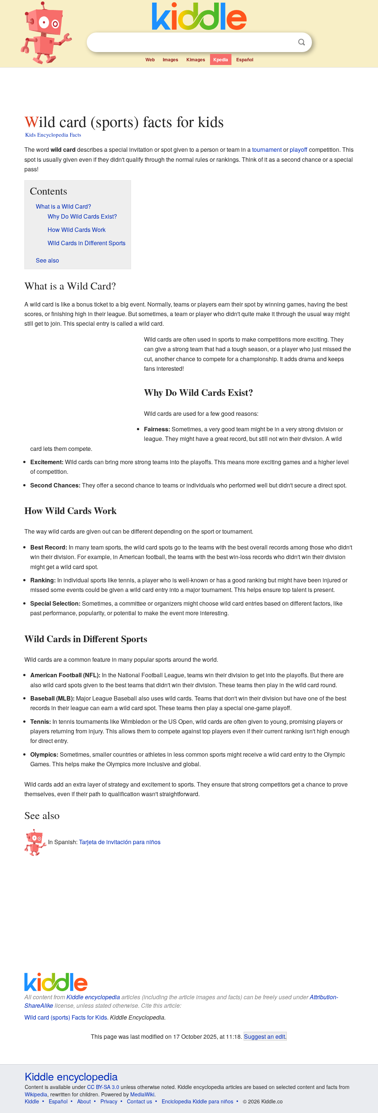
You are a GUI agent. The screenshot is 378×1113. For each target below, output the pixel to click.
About (84, 1101)
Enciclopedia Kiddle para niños (197, 1101)
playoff (298, 149)
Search (301, 42)
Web (150, 59)
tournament (267, 149)
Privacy (108, 1101)
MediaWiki (142, 1094)
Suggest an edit (264, 1036)
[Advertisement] (188, 88)
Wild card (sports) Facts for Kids (65, 1017)
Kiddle (32, 1101)
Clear (286, 42)
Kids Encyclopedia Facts (53, 134)
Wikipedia (36, 1094)
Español (244, 59)
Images (170, 59)
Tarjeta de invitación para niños (120, 842)
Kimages (195, 59)
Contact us (139, 1101)
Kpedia (220, 59)
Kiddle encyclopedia (93, 997)
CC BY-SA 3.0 (103, 1086)
